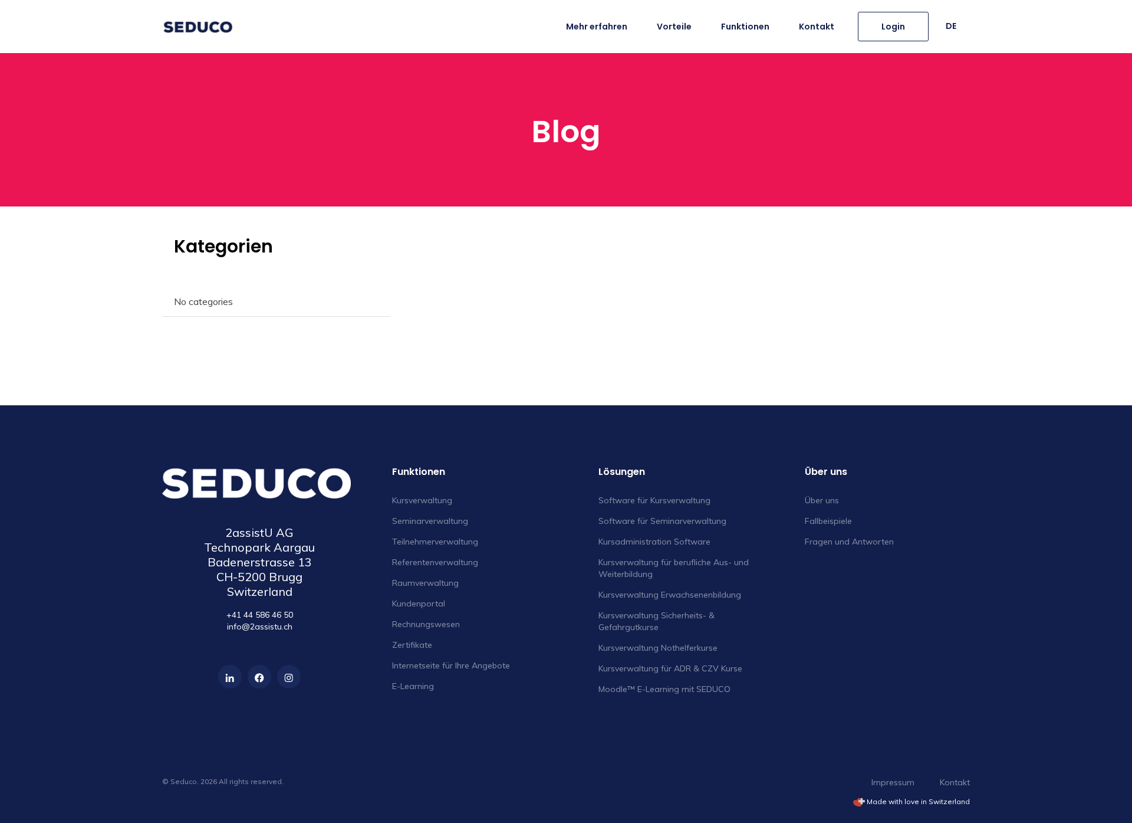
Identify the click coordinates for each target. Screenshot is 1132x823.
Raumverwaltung (425, 583)
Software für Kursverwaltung (654, 500)
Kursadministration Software (654, 541)
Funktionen (745, 26)
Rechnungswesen (426, 624)
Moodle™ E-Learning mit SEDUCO (664, 689)
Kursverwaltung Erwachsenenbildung (669, 594)
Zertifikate (412, 645)
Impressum (892, 782)
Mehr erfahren (596, 26)
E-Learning (413, 686)
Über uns (822, 500)
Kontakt (816, 26)
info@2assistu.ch (259, 626)
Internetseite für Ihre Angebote (451, 665)
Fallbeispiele (828, 521)
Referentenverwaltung (435, 562)
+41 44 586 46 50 (259, 614)
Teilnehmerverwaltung (435, 541)
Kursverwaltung (422, 500)
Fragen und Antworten (849, 541)
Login (893, 26)
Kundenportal (418, 603)
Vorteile (674, 26)
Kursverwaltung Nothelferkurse (658, 647)
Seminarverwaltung (430, 521)
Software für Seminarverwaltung (662, 521)
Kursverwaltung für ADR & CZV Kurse (670, 668)
